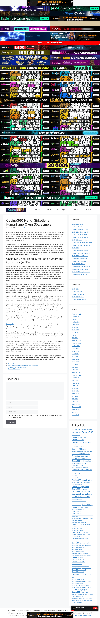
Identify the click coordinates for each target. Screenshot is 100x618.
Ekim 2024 (75, 335)
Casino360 (89, 210)
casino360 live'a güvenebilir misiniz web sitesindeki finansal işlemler (82, 516)
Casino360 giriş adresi (80, 487)
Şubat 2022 (75, 388)
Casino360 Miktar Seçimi (80, 232)
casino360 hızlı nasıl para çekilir (78, 503)
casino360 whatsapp (77, 568)
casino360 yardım (87, 568)
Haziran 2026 (76, 317)
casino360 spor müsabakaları (78, 551)
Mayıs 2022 (75, 380)
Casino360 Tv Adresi (78, 264)
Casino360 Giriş (35, 210)
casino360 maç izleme (77, 518)
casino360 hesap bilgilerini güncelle (79, 501)
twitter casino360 (76, 600)
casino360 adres (76, 435)
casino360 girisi (75, 482)
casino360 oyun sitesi (77, 528)
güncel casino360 (77, 598)
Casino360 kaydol (76, 505)
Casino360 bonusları (78, 451)
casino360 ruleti (75, 545)
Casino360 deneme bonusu (78, 475)
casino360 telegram (85, 555)
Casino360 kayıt (87, 505)
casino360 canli (88, 451)
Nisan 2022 (75, 383)
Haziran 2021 (76, 409)
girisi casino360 (89, 594)
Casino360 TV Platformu (79, 274)
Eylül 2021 (75, 401)
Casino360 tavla (76, 555)
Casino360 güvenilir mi (81, 497)
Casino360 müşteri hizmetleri (79, 522)
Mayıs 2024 (75, 348)
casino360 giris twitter (86, 482)
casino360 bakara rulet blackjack (78, 446)
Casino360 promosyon (80, 539)
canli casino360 (76, 432)
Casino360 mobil (88, 518)
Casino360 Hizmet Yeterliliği (81, 266)
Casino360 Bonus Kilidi (79, 261)
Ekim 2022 (75, 367)
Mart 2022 (75, 385)
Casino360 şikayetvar (80, 592)
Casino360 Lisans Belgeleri (80, 240)
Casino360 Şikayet (62, 210)
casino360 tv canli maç (78, 559)
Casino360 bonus (79, 449)
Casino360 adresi (79, 437)
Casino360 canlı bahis (81, 453)
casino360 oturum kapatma (77, 526)
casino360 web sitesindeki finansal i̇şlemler (80, 566)
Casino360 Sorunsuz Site (80, 250)
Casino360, (10, 324)
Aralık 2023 (75, 362)
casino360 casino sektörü (77, 471)
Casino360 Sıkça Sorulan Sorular (80, 553)
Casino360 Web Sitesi (77, 564)
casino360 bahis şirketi (77, 444)
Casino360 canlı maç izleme (82, 461)
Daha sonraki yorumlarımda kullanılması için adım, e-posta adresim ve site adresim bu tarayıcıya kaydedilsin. (35, 416)
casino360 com (88, 474)
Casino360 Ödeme (86, 581)
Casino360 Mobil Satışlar (80, 256)
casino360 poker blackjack (77, 536)
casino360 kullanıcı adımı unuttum (78, 509)
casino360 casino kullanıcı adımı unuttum (80, 467)
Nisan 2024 (75, 351)
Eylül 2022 (75, 370)
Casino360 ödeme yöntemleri (80, 585)
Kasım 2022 (75, 364)
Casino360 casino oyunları (82, 470)
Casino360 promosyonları (81, 543)
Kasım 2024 (75, 332)
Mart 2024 (75, 354)
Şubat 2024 (75, 356)
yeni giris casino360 (77, 602)
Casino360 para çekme (78, 534)
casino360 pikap (89, 534)
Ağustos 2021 (76, 404)
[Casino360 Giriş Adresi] (16, 210)
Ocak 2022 (75, 391)
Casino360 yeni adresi (79, 570)
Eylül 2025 (75, 319)
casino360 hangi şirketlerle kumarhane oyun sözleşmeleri (23, 365)
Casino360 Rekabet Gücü (80, 269)
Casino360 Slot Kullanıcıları (80, 237)
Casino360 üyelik (77, 587)
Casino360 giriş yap (79, 489)
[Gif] (50, 100)
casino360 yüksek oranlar (78, 579)
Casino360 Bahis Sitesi (82, 442)
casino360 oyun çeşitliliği (78, 530)
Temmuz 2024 (76, 343)
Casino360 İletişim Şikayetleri (81, 253)
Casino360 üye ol (86, 587)
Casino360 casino (78, 465)
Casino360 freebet (76, 477)
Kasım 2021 (75, 396)
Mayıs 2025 (75, 324)
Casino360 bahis (78, 440)
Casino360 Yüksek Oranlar (80, 229)
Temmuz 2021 (76, 407)
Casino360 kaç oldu (80, 507)
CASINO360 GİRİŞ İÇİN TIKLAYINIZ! (50, 43)
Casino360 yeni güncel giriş (81, 575)
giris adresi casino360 (78, 594)
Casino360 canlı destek (81, 459)
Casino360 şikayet (79, 590)
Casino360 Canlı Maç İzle (79, 463)
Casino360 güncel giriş (82, 494)
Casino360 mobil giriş (77, 520)
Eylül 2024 (75, 338)
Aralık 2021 (75, 393)
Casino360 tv (77, 557)
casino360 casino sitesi (78, 474)
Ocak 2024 (75, 359)
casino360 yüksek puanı (77, 581)
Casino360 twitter (78, 562)
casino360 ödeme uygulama (77, 583)
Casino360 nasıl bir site (81, 524)
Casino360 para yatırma (80, 532)
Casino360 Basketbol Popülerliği (82, 242)
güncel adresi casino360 (77, 596)
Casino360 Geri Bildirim (79, 258)
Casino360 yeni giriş (78, 572)
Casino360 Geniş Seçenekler (81, 272)
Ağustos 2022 (76, 372)
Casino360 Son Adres (14, 369)
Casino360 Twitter (49, 210)
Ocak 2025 (75, 330)
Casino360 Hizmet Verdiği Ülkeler (17, 367)
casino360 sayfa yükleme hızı (78, 547)
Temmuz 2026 (76, 314)
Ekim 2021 (75, 399)
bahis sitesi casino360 (86, 429)
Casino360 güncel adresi (81, 491)
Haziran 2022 (76, 378)
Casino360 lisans (77, 511)
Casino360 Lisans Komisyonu (81, 245)
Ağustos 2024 (76, 340)
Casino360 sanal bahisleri (85, 545)
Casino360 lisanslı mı (78, 513)
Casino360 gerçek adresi (82, 480)
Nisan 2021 (75, 415)
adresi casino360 (76, 429)
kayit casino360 (87, 598)
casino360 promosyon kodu (77, 541)
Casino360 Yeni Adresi (76, 210)
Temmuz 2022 (76, 375)
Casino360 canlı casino (81, 456)
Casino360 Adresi (77, 224)
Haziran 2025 (76, 322)
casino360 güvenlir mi (77, 499)
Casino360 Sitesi (77, 549)
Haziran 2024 (76, 346)
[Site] (25, 73)
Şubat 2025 (75, 327)
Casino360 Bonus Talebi (79, 234)
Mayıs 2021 (75, 412)
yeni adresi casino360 (87, 600)
